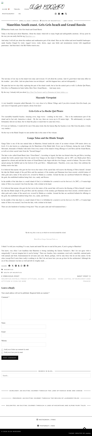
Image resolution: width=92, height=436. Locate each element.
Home (46, 9)
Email (3, 332)
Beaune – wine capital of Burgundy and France (69, 278)
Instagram (47, 419)
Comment (5, 297)
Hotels (36, 9)
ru (20, 14)
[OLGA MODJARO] (46, 6)
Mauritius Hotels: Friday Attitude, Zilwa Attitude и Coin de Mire (22, 278)
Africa (35, 21)
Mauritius (8, 269)
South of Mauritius (12, 272)
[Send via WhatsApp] (21, 266)
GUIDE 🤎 (6, 9)
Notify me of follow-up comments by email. (16, 349)
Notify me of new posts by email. (13, 352)
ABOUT (56, 9)
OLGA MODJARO (14, 431)
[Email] (63, 14)
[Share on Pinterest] (16, 266)
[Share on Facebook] (9, 266)
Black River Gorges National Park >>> (46, 239)
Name (3, 323)
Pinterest (47, 426)
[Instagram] (56, 14)
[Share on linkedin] (24, 266)
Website (4, 340)
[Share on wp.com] (27, 266)
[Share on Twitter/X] (12, 266)
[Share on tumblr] (19, 266)
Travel (17, 9)
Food (27, 9)
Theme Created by (80, 433)
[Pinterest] (59, 14)
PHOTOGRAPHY (8, 14)
